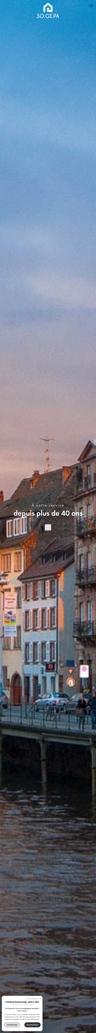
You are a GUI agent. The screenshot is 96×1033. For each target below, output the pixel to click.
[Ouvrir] (48, 527)
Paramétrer (12, 1025)
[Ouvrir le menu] (92, 6)
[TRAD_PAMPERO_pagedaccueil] (48, 20)
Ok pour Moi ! (32, 1025)
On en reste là (32, 999)
